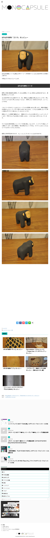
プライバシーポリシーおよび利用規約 (11, 529)
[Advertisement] (25, 21)
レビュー (9, 330)
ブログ (5, 491)
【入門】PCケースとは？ (10, 397)
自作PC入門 (6, 477)
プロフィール (6, 530)
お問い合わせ (6, 526)
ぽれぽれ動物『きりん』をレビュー (13, 349)
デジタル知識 (6, 480)
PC (4, 472)
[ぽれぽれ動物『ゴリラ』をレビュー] (26, 323)
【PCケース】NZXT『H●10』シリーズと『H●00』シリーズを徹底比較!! (28, 432)
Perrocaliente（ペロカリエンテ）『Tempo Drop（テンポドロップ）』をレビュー (36, 351)
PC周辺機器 (6, 475)
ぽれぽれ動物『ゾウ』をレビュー (12, 368)
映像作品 (5, 493)
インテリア (5, 328)
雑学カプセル (6, 496)
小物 (12, 330)
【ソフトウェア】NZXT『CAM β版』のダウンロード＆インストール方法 (28, 424)
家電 (4, 483)
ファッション (6, 488)
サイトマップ (6, 527)
